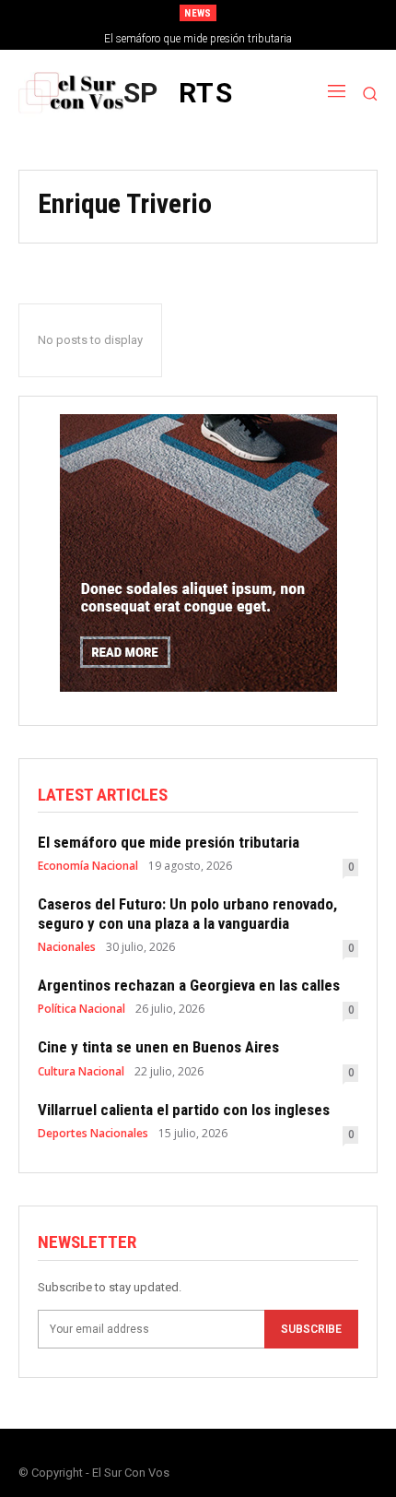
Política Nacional (81, 1009)
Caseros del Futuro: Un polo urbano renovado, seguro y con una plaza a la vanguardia (187, 913)
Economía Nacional (88, 866)
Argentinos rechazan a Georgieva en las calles (189, 985)
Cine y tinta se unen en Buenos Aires (158, 1047)
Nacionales (67, 947)
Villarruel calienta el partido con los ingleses (184, 1109)
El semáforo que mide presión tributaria (198, 38)
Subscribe (311, 1329)
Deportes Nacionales (93, 1133)
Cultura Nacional (81, 1071)
